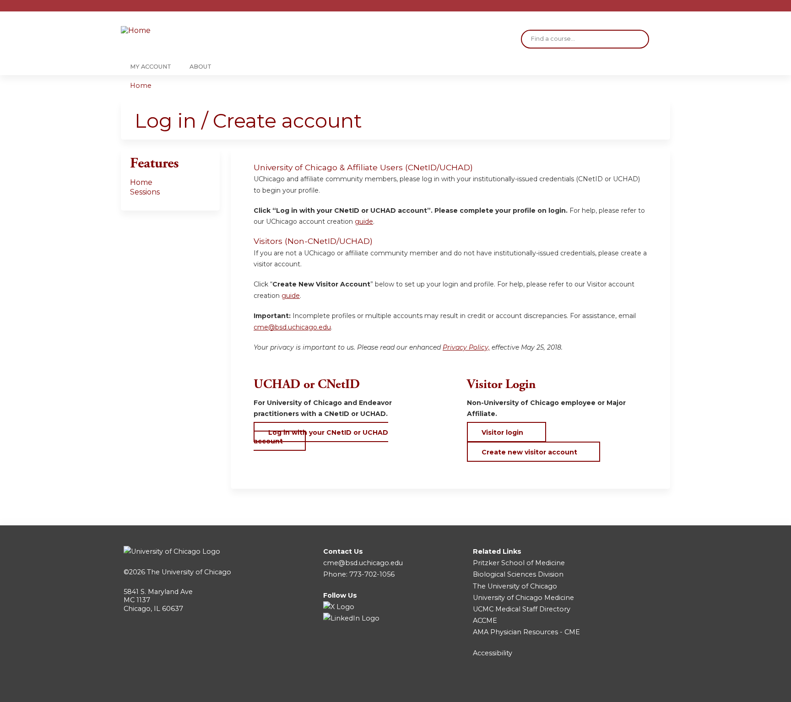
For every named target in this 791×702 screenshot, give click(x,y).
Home (141, 85)
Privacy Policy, (466, 347)
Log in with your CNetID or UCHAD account (321, 436)
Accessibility (492, 653)
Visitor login (502, 432)
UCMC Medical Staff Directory (521, 609)
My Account (150, 66)
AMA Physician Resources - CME (526, 632)
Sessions (145, 192)
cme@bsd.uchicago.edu (292, 327)
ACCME (485, 620)
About (200, 66)
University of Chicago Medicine (523, 598)
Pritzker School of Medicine (519, 563)
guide (364, 221)
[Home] (176, 31)
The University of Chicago (189, 572)
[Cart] (667, 9)
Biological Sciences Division (518, 574)
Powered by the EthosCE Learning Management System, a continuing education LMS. (637, 687)
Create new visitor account (529, 452)
